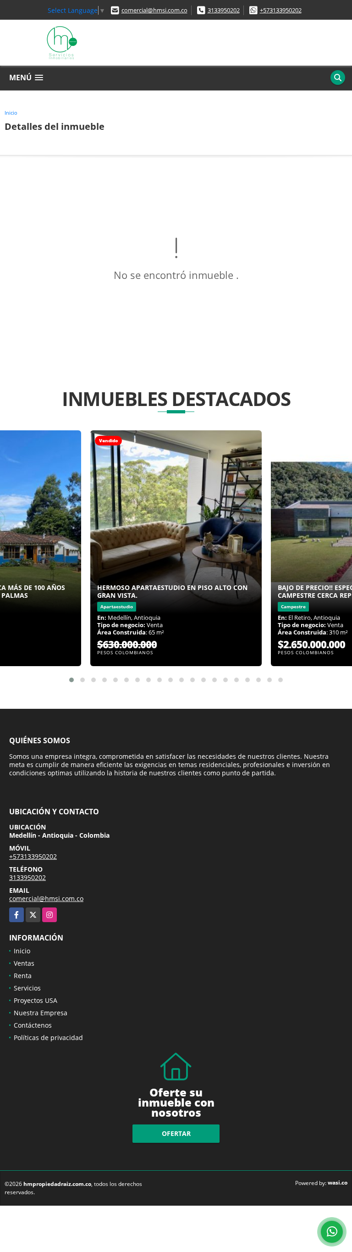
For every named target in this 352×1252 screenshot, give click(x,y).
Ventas (24, 963)
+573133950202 (281, 10)
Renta (23, 975)
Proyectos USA (35, 1000)
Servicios (27, 988)
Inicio (11, 112)
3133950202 (224, 10)
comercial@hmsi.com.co (154, 10)
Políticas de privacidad (48, 1037)
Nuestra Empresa (40, 1012)
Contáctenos (33, 1025)
